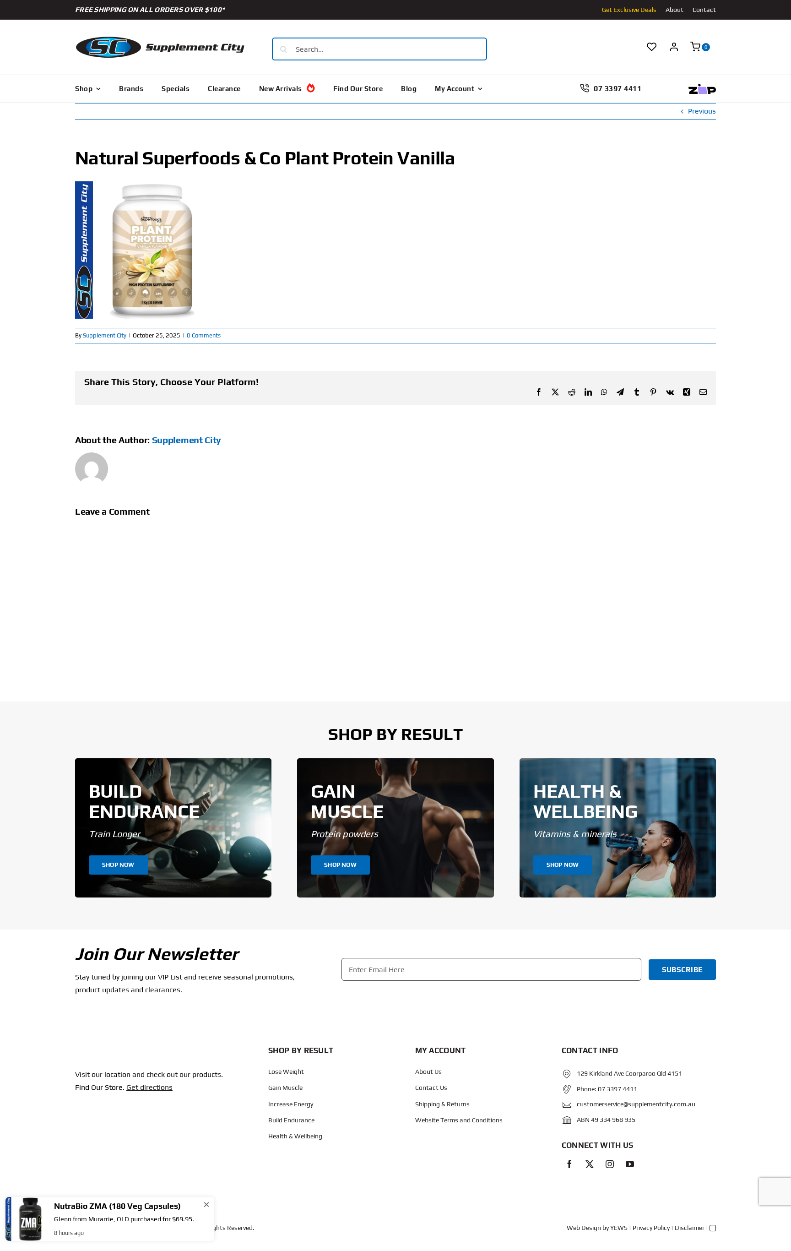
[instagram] (610, 1164)
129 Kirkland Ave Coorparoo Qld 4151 (629, 1073)
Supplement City (104, 335)
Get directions (149, 1087)
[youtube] (630, 1164)
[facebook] (569, 1164)
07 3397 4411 (617, 1089)
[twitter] (589, 1164)
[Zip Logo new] (702, 87)
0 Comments (204, 335)
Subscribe (682, 969)
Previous (702, 111)
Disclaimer (689, 1227)
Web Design (584, 1227)
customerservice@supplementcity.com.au (636, 1104)
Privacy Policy (651, 1227)
